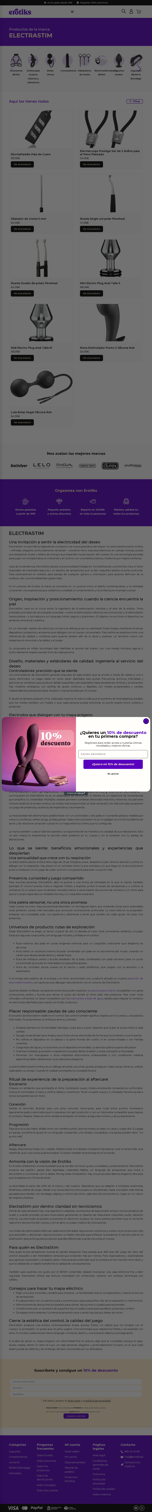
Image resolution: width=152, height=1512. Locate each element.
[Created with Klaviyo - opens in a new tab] (76, 793)
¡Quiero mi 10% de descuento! (113, 764)
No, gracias (113, 774)
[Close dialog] (146, 721)
